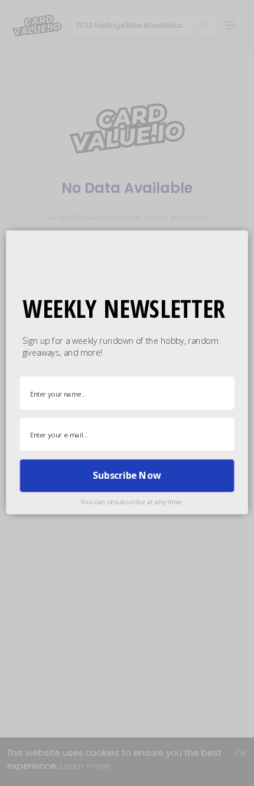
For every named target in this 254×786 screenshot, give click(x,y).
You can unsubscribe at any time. (131, 502)
